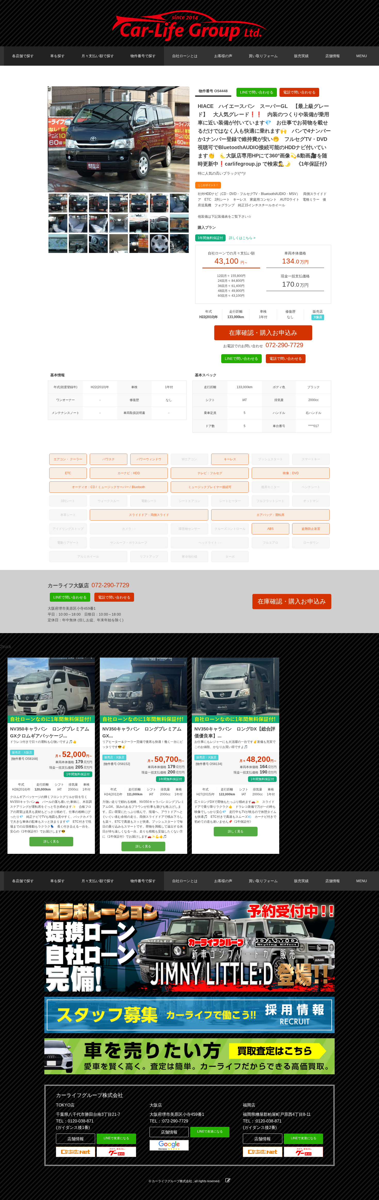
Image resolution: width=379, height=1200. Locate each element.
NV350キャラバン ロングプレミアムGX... (142, 732)
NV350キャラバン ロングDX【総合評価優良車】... (234, 732)
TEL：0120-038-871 (75, 1121)
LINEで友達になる (116, 1138)
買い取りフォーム (263, 56)
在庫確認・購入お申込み (263, 332)
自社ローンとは (184, 56)
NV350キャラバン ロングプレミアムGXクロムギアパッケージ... (49, 732)
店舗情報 (332, 56)
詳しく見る (51, 841)
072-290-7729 (284, 345)
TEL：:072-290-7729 (169, 1121)
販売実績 (301, 56)
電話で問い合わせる (299, 92)
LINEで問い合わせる (256, 92)
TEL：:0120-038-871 (262, 1121)
